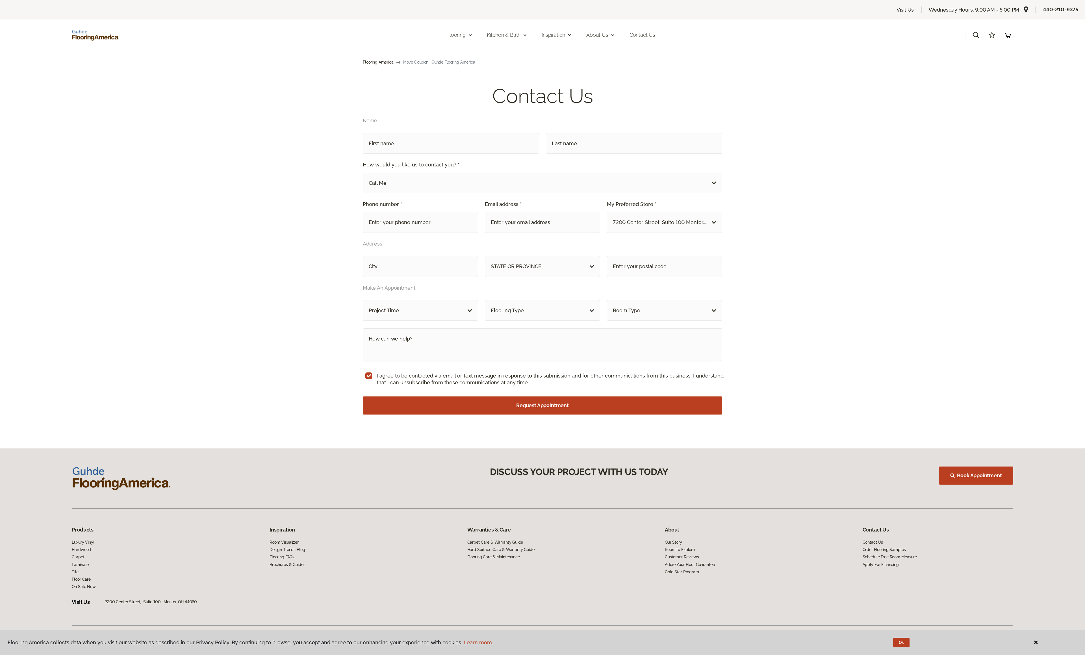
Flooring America (378, 62)
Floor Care (81, 579)
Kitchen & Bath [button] (503, 35)
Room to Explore (680, 549)
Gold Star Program (682, 572)
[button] (976, 35)
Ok (901, 642)
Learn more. (478, 642)
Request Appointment (542, 405)
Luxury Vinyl (83, 542)
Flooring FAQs (282, 557)
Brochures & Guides (287, 564)
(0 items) (1007, 35)
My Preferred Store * (631, 204)
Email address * (503, 204)
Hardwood (81, 549)
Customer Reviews (682, 557)
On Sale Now (84, 586)
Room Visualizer (284, 542)
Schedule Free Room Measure (890, 557)
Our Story (673, 542)
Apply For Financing (881, 564)
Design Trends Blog (287, 549)
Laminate (80, 564)
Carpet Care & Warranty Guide (495, 542)
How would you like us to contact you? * (411, 165)
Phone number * (382, 204)
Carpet (78, 557)
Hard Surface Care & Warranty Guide (501, 549)
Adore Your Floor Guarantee (690, 564)
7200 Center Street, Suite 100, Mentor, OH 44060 (151, 602)
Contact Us (642, 35)
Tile (75, 572)
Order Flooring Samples (884, 549)
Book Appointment (979, 475)
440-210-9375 (1060, 9)
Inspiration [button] (553, 35)
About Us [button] (597, 35)
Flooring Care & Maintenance (493, 557)
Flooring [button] (456, 35)
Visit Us (905, 10)
